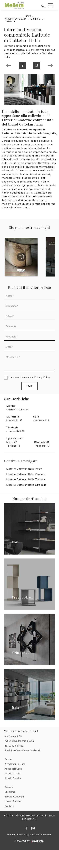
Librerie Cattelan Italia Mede (24, 468)
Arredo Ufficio (12, 773)
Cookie (21, 834)
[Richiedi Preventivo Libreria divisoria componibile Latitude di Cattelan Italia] (22, 65)
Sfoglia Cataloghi (14, 796)
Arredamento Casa (15, 19)
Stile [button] (36, 416)
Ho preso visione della (29, 377)
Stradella (41, 442)
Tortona (13, 445)
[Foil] (29, 529)
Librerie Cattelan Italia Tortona (25, 479)
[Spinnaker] (29, 639)
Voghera (42, 445)
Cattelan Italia (17, 409)
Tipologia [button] (12, 427)
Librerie (35, 19)
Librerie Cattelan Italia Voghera (25, 474)
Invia (29, 386)
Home (28, 16)
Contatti (9, 806)
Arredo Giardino (13, 778)
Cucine (8, 759)
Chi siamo (10, 792)
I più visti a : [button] (14, 438)
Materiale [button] (12, 416)
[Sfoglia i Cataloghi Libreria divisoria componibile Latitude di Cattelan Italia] (36, 65)
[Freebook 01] (29, 584)
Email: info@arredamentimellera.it (23, 750)
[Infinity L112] (9, 65)
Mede (11, 442)
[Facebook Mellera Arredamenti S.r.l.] (26, 827)
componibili (15, 431)
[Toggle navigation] (50, 5)
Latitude (10, 22)
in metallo (14, 420)
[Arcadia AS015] (50, 65)
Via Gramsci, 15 (13, 736)
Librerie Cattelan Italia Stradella (26, 484)
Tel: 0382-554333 (14, 745)
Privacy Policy (42, 377)
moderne (41, 420)
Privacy (11, 834)
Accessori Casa (13, 768)
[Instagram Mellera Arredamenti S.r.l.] (33, 827)
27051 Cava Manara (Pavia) (19, 741)
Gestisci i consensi (40, 834)
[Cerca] (43, 4)
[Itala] (29, 694)
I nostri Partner (13, 801)
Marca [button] (10, 405)
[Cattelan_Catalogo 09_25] (21, 257)
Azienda (9, 787)
